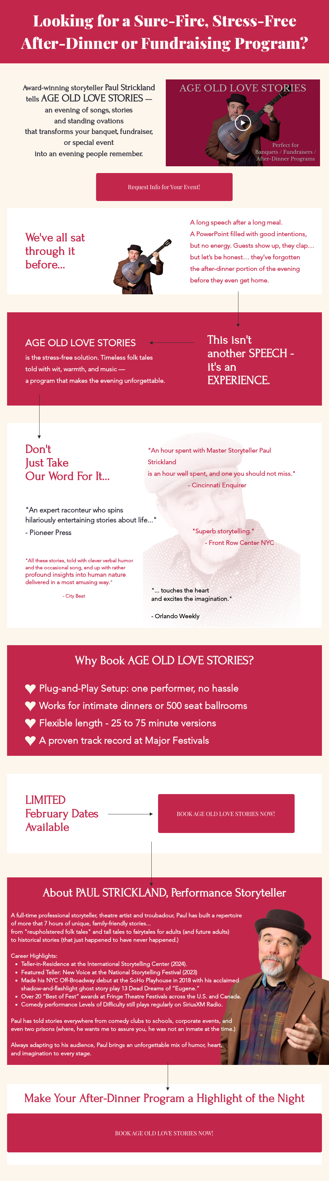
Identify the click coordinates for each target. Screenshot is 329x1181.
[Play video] (243, 123)
